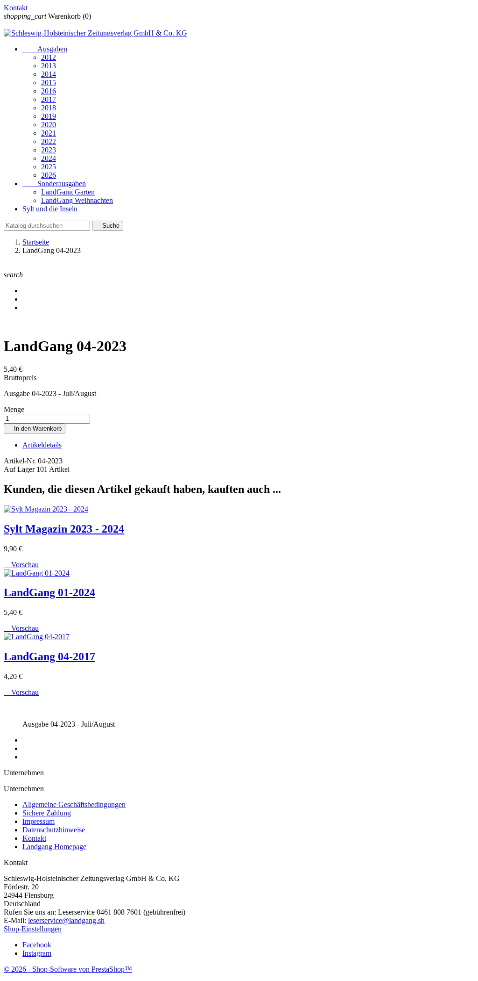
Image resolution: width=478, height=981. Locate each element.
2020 (48, 125)
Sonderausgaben (54, 184)
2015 (48, 83)
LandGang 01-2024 (49, 592)
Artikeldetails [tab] (42, 445)
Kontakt (16, 8)
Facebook (36, 945)
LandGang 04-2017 (49, 656)
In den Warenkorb (34, 428)
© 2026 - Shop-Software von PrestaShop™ (68, 969)
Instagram (36, 953)
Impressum (38, 821)
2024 (48, 158)
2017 (48, 99)
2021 (48, 133)
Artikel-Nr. (21, 461)
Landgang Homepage (54, 847)
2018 (48, 108)
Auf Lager (19, 469)
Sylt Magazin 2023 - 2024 (64, 529)
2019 (48, 116)
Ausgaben (44, 49)
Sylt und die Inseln (49, 209)
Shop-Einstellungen (33, 929)
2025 (48, 167)
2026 (48, 175)
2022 (48, 141)
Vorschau (21, 565)
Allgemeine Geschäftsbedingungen (74, 804)
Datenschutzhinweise (53, 830)
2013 (48, 66)
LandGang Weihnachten (77, 200)
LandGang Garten (68, 192)
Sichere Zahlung (46, 813)
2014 (48, 74)
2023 (48, 150)
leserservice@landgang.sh (66, 920)
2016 (48, 91)
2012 (48, 57)
